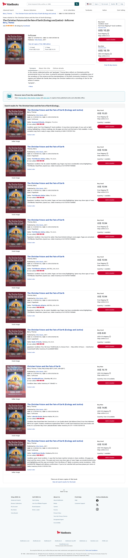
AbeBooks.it (58, 541)
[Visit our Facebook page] (97, 501)
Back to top (64, 491)
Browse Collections (30, 10)
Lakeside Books (37, 416)
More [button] (31, 86)
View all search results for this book (64, 482)
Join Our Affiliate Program (39, 503)
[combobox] (50, 4)
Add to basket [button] (110, 39)
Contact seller (31, 134)
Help (121, 4)
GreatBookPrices (37, 378)
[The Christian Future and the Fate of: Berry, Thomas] (16, 139)
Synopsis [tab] (33, 68)
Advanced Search (8, 10)
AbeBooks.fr (47, 541)
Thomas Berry (22, 98)
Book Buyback (36, 506)
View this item (102, 27)
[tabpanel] (61, 79)
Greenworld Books (38, 122)
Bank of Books (37, 342)
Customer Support (80, 503)
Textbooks (88, 10)
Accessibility (57, 522)
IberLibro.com (94, 541)
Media (55, 503)
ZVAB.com (105, 541)
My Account (105, 4)
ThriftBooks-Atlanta (39, 268)
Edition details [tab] (58, 68)
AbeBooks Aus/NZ (70, 541)
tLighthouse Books (38, 453)
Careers (56, 506)
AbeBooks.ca (83, 541)
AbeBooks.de (36, 541)
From (34, 48)
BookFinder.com (64, 544)
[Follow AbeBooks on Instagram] (97, 509)
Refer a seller (36, 510)
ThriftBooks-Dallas (38, 159)
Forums (56, 510)
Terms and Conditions (91, 550)
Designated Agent (59, 519)
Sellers (104, 10)
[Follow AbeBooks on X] (97, 505)
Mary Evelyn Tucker (34, 98)
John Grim (46, 98)
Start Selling (121, 10)
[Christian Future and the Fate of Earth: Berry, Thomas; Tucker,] (16, 397)
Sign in (96, 4)
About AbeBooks (58, 500)
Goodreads (26, 26)
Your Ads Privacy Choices (60, 516)
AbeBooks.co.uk (24, 541)
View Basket (14, 513)
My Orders (14, 510)
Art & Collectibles (69, 10)
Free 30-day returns (110, 65)
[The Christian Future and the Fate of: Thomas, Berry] (16, 176)
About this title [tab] (44, 68)
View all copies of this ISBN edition (39, 44)
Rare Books (49, 10)
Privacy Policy (57, 513)
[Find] (77, 4)
